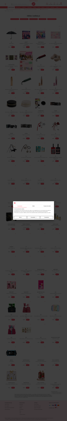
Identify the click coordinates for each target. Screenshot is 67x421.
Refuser (20, 217)
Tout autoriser (46, 217)
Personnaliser (33, 217)
